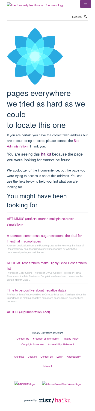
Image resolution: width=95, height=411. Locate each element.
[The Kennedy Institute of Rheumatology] (35, 3)
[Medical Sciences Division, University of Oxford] (47, 329)
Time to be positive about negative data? (36, 290)
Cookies (32, 356)
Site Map (19, 356)
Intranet (47, 366)
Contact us (47, 356)
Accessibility (74, 356)
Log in (59, 356)
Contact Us (23, 338)
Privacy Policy (71, 338)
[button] (85, 4)
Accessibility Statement (61, 344)
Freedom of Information (46, 338)
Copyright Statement (32, 344)
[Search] (85, 16)
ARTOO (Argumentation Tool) (28, 312)
